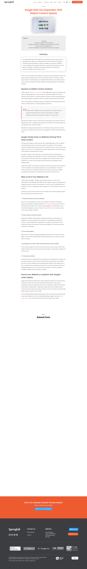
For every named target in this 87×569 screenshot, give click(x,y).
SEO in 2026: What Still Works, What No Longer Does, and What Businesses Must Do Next (40, 486)
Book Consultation (77, 2)
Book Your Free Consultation (43, 509)
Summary (44, 41)
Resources (46, 2)
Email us (29, 535)
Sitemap (26, 560)
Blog (51, 2)
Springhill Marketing (49, 208)
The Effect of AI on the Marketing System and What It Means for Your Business (37, 430)
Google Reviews (32, 560)
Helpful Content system (35, 92)
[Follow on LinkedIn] (10, 535)
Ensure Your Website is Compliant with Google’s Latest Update (44, 47)
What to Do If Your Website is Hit (44, 46)
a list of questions (47, 204)
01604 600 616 (31, 532)
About (55, 2)
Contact (59, 2)
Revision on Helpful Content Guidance (44, 42)
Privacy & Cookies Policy (13, 560)
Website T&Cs (21, 560)
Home (34, 2)
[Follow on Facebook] (17, 535)
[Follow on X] (14, 535)
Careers (75, 558)
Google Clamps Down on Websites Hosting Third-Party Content (44, 44)
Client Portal (73, 534)
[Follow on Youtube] (12, 535)
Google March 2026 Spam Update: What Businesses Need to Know (32, 375)
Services (39, 2)
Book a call (74, 529)
